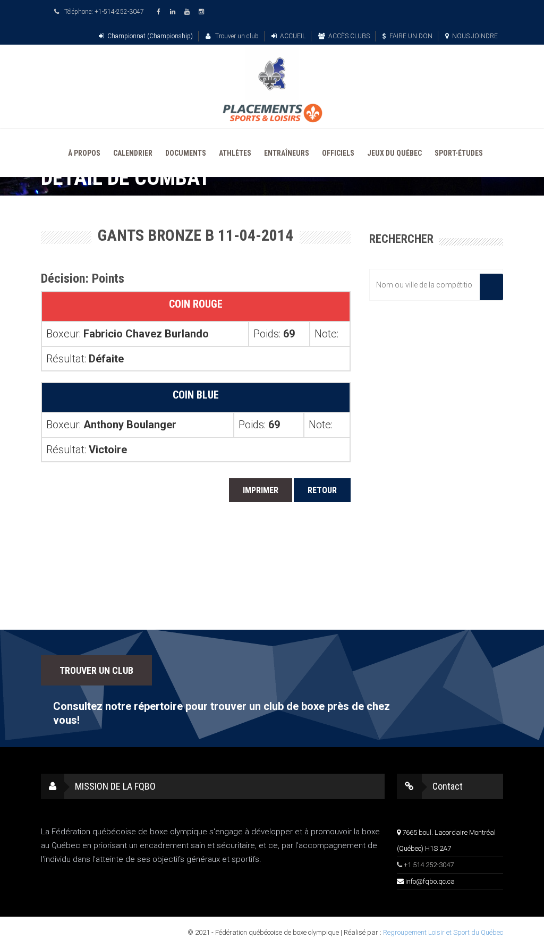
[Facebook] (160, 12)
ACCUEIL (292, 36)
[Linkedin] (174, 12)
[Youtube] (188, 12)
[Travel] (272, 73)
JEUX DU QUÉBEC (394, 153)
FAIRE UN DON (410, 36)
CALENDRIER (132, 153)
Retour (322, 490)
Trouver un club (236, 36)
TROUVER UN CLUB (96, 670)
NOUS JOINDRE (475, 36)
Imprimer (260, 490)
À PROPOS (84, 153)
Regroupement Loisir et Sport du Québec (443, 932)
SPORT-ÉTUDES (459, 153)
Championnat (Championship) (150, 36)
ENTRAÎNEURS (286, 153)
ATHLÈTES (235, 153)
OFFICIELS (338, 153)
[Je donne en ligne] (272, 113)
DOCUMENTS (185, 153)
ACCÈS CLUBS (349, 36)
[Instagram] (203, 12)
